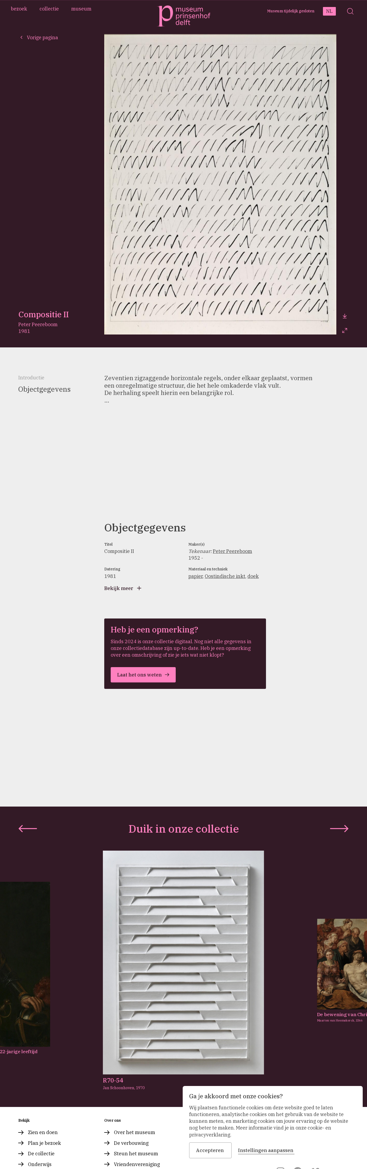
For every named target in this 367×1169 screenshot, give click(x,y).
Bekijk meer (118, 588)
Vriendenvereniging (137, 1164)
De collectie (41, 1153)
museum (81, 9)
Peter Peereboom (232, 551)
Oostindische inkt (225, 576)
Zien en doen (43, 1132)
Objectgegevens (44, 389)
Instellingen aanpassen (265, 1150)
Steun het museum (136, 1153)
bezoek (19, 9)
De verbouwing (131, 1143)
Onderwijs (40, 1164)
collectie (49, 9)
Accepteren (210, 1150)
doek (253, 576)
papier (195, 576)
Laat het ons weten (139, 675)
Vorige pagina (42, 37)
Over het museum (134, 1132)
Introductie (31, 378)
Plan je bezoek (44, 1143)
